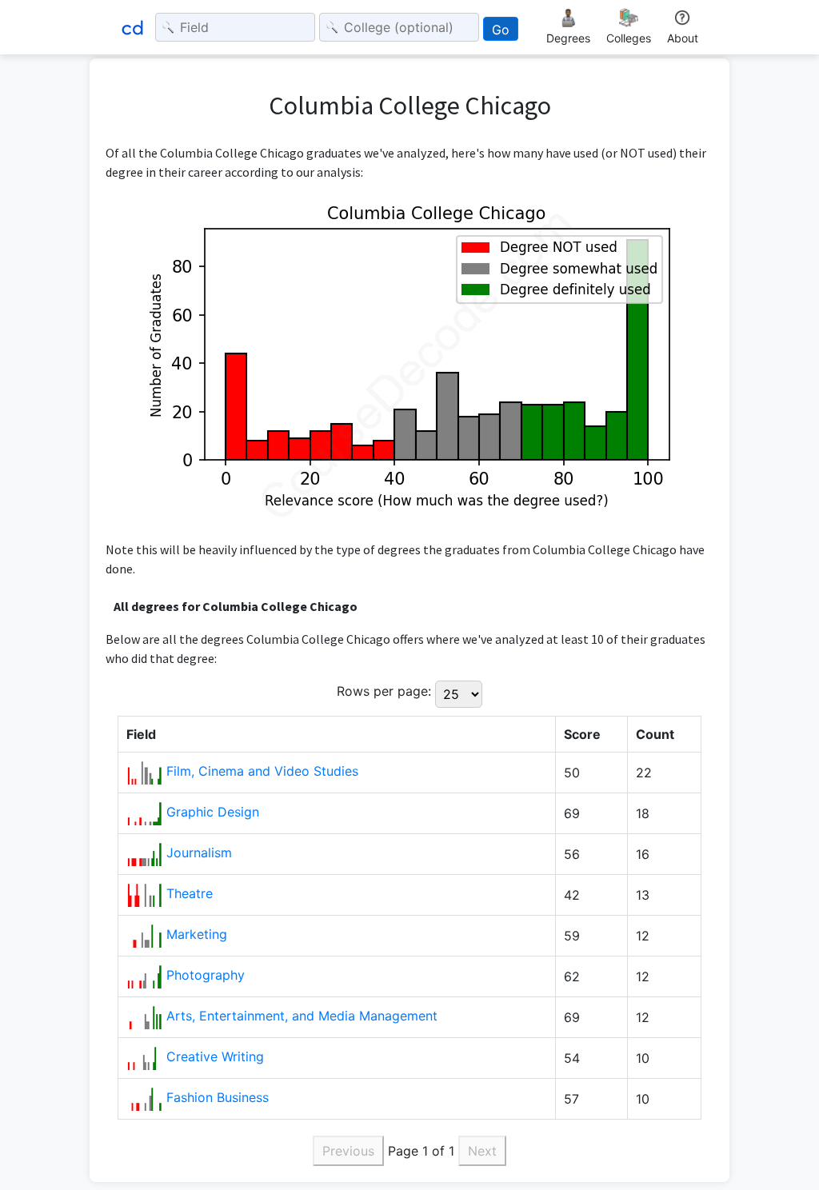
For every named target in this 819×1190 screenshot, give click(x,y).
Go (500, 30)
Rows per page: (384, 691)
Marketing (196, 934)
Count (655, 734)
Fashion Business (217, 1097)
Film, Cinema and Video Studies (262, 771)
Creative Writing (215, 1056)
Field (141, 734)
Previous (348, 1151)
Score (582, 734)
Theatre (189, 893)
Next (482, 1151)
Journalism (199, 853)
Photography (205, 975)
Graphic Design (212, 812)
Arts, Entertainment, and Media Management (301, 1016)
